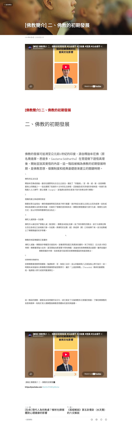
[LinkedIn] (101, 420)
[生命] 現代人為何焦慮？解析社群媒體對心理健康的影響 (44, 411)
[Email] (106, 420)
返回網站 (9, 4)
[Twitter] (96, 420)
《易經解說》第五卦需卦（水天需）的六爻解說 (87, 411)
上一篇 (28, 407)
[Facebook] (92, 420)
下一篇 (69, 407)
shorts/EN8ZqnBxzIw (50, 387)
